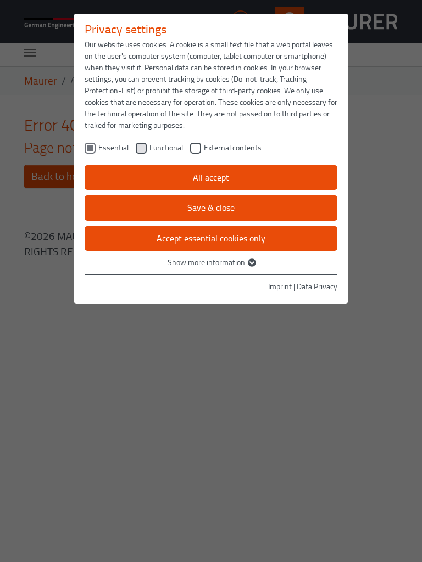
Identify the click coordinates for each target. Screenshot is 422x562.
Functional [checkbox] (166, 147)
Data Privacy (317, 286)
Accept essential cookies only (211, 238)
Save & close (211, 207)
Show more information (207, 262)
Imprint (280, 286)
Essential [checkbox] (113, 147)
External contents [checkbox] (233, 147)
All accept (211, 177)
